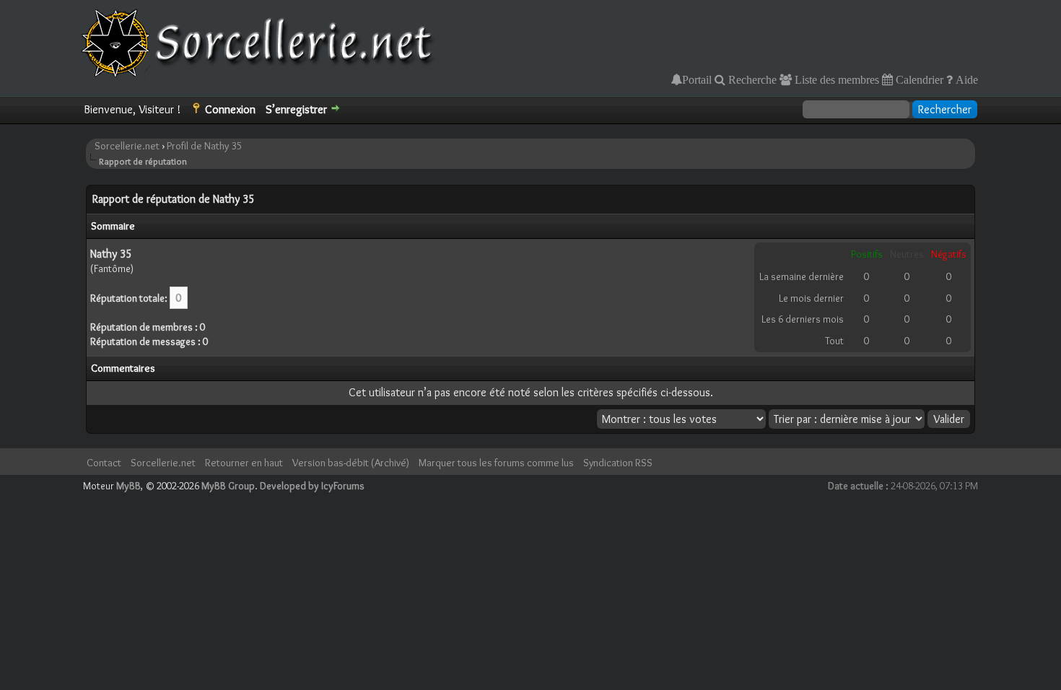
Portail (697, 79)
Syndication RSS (617, 462)
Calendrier (918, 79)
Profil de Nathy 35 (205, 145)
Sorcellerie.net (127, 145)
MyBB (128, 485)
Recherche (751, 79)
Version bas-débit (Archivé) (350, 462)
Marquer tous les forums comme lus (496, 462)
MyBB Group (228, 485)
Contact (104, 462)
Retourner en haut (244, 462)
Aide (965, 79)
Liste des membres (835, 79)
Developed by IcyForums (312, 485)
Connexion (230, 109)
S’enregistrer (296, 109)
